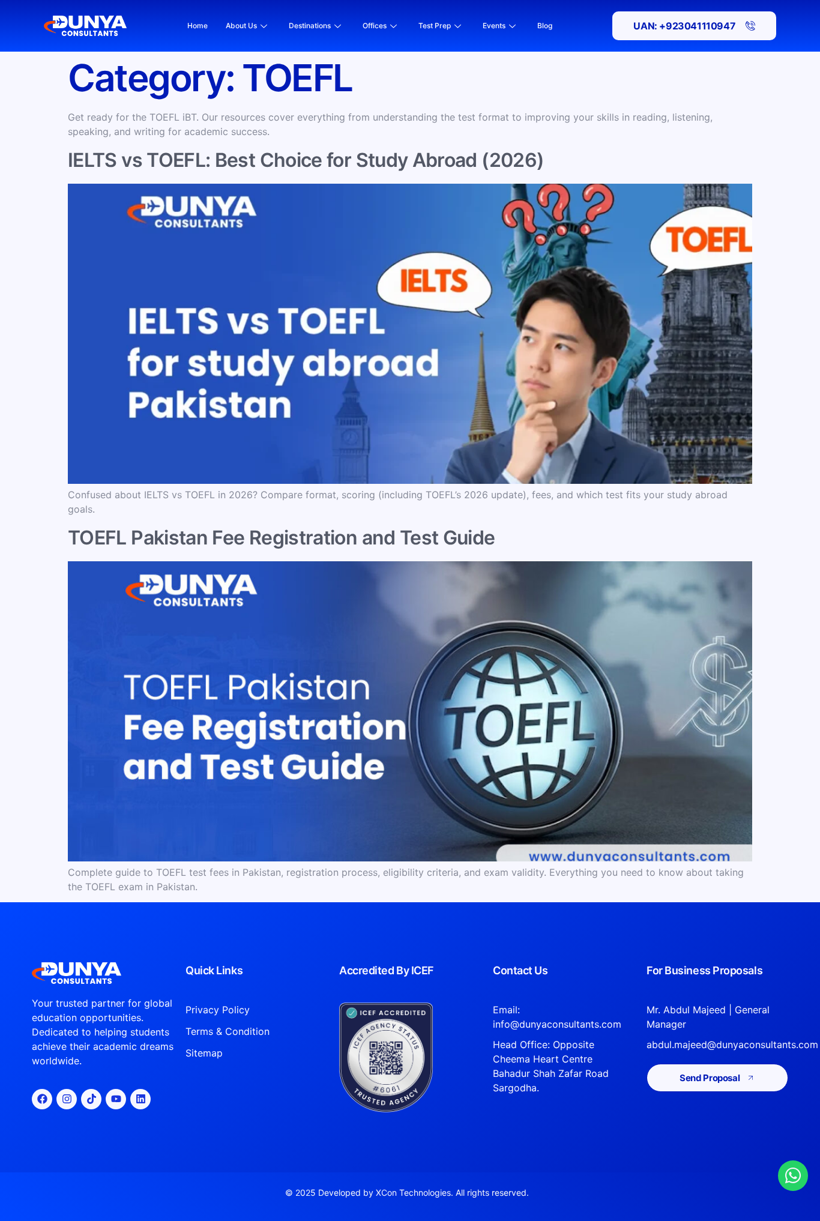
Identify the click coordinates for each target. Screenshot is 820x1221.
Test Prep (434, 25)
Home (197, 25)
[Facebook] (42, 1099)
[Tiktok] (91, 1099)
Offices (375, 25)
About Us (241, 25)
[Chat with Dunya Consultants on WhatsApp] (793, 1175)
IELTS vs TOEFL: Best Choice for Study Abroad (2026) (306, 160)
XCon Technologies (413, 1192)
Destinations (310, 25)
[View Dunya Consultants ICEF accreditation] (410, 1057)
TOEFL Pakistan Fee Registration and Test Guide (281, 537)
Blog (544, 25)
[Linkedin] (140, 1099)
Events (494, 25)
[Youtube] (116, 1099)
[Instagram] (66, 1099)
